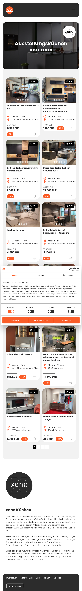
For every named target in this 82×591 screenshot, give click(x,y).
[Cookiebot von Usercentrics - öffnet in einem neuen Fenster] (70, 269)
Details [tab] (41, 275)
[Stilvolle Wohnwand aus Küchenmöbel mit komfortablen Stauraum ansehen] (59, 90)
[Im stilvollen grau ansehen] (23, 214)
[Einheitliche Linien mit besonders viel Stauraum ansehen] (59, 214)
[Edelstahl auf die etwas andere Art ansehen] (23, 90)
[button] (18, 100)
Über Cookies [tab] (68, 275)
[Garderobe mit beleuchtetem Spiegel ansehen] (59, 401)
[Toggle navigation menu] (73, 10)
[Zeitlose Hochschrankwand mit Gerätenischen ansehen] (23, 152)
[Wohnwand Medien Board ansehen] (23, 401)
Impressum (11, 577)
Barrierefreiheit (43, 577)
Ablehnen (15, 320)
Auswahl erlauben (41, 320)
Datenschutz (27, 577)
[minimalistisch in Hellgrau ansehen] (23, 339)
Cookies (57, 577)
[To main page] (9, 10)
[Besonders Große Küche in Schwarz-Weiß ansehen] (59, 152)
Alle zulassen (67, 320)
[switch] (31, 311)
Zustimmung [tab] (14, 275)
